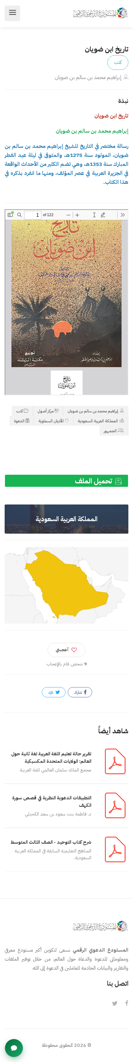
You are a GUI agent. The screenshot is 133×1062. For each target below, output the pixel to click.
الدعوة (19, 421)
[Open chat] (14, 1048)
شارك (78, 692)
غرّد (51, 692)
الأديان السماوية (51, 421)
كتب (118, 62)
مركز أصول (45, 411)
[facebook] (126, 1004)
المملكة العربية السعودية (98, 421)
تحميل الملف (94, 481)
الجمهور (110, 431)
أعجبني (62, 650)
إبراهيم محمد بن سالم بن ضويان (88, 77)
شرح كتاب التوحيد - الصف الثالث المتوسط (51, 842)
